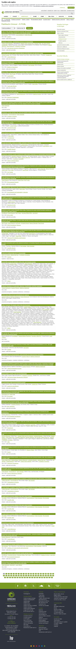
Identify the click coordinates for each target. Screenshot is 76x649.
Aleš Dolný (35, 213)
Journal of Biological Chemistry (14, 473)
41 (50, 575)
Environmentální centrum (29, 611)
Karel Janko (35, 84)
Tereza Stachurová (20, 94)
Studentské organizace (43, 621)
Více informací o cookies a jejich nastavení (43, 6)
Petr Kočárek (5, 34)
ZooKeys (9, 36)
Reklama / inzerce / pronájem (60, 613)
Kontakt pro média (58, 618)
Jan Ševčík (17, 223)
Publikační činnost (5, 20)
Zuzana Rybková (15, 288)
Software (60, 42)
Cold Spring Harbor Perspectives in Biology (17, 377)
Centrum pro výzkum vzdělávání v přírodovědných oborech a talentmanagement (64, 76)
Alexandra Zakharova (20, 437)
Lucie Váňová (19, 565)
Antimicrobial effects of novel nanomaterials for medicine (15, 295)
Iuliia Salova (46, 146)
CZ (20, 10)
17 (43, 573)
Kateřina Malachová (24, 288)
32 (28, 575)
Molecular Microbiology (13, 463)
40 (48, 575)
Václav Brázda (20, 471)
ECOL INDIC (10, 215)
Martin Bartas (5, 471)
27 (16, 575)
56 (37, 577)
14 (36, 573)
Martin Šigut (5, 170)
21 (53, 573)
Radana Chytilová (45, 555)
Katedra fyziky (60, 64)
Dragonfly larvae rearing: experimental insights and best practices (17, 553)
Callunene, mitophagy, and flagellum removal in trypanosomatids (17, 41)
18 (45, 573)
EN (21, 10)
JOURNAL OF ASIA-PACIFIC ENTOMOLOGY (17, 548)
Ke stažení (56, 624)
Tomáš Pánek (5, 233)
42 (53, 575)
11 (28, 573)
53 (29, 577)
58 (42, 577)
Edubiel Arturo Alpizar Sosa (27, 43)
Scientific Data (10, 500)
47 (15, 577)
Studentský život (42, 604)
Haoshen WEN (37, 43)
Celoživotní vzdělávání (62, 46)
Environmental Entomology (13, 556)
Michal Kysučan (5, 55)
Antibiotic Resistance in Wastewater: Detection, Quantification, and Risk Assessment (22, 286)
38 (43, 575)
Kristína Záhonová (26, 157)
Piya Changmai (45, 309)
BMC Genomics (11, 406)
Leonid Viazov (13, 125)
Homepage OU (27, 593)
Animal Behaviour (11, 56)
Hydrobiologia (10, 137)
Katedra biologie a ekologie (58, 19)
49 (19, 577)
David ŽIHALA (32, 233)
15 (38, 573)
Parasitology (10, 427)
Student (43, 16)
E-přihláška (41, 593)
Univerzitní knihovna (28, 615)
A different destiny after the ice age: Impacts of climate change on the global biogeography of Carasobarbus (27, 187)
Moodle (55, 10)
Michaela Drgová (25, 223)
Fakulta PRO (62, 16)
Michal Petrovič (12, 471)
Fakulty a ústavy (26, 19)
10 (26, 573)
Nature (8, 281)
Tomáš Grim (49, 55)
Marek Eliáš (18, 236)
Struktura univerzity (16, 19)
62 (52, 577)
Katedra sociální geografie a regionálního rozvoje (63, 73)
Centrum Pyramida (27, 620)
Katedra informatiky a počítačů (64, 68)
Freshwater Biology (12, 86)
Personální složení (61, 29)
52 (27, 577)
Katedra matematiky (61, 70)
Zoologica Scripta (11, 205)
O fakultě (16, 16)
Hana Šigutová (5, 180)
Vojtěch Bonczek (28, 34)
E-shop (55, 607)
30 (23, 575)
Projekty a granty (62, 40)
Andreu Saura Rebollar (7, 43)
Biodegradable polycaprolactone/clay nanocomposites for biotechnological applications (22, 354)
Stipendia (41, 617)
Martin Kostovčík (41, 168)
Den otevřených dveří (43, 602)
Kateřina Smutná (37, 94)
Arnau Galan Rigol (10, 437)
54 (32, 577)
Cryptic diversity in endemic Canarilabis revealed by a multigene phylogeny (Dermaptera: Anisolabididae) (27, 478)
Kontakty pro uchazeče (44, 605)
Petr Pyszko (12, 74)
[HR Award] (11, 638)
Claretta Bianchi (10, 461)
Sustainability (10, 75)
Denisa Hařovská (50, 168)
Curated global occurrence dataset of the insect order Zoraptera (17, 496)
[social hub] (58, 585)
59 (44, 577)
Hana (3, 105)
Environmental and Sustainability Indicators (17, 192)
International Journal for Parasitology (16, 48)
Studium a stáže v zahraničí (44, 615)
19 (48, 573)
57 (39, 577)
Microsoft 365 (50, 10)
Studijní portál (63, 10)
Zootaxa (9, 349)
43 (5, 577)
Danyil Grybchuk (6, 254)
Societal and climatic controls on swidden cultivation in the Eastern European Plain (21, 143)
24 (8, 575)
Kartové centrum (27, 626)
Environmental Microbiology (14, 416)
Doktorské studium (43, 599)
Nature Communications (13, 160)
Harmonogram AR (43, 614)
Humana (9, 256)
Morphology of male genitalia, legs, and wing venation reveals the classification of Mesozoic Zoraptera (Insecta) (28, 112)
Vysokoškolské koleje (28, 621)
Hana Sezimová (5, 565)
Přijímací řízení (42, 596)
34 (33, 575)
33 (31, 575)
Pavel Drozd (25, 170)
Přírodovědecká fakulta (36, 19)
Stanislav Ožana (21, 555)
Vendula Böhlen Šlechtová (24, 336)
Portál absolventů (42, 627)
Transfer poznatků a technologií (60, 596)
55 (34, 577)
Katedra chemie (60, 66)
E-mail (58, 10)
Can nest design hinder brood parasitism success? (13, 382)
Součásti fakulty (26, 16)
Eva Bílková (4, 213)
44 (7, 577)
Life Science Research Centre (63, 48)
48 (17, 577)
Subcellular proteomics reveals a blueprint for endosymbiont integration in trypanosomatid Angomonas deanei (28, 154)
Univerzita (7, 16)
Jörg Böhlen (15, 336)
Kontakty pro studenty (43, 623)
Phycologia (9, 396)
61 (49, 577)
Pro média (70, 16)
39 (45, 575)
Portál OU (41, 610)
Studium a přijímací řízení (62, 31)
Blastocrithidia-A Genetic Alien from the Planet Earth (14, 373)
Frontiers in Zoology (12, 116)
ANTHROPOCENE (11, 127)
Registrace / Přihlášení (43, 629)
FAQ (40, 630)
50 (22, 577)
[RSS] (49, 585)
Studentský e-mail (42, 611)
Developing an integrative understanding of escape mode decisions (18, 522)
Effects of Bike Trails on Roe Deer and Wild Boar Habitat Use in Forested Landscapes (22, 72)
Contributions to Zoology (13, 482)
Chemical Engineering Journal (14, 368)
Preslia (8, 452)
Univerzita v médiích (58, 623)
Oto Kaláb (4, 498)
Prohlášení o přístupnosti (59, 606)
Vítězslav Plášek (30, 450)
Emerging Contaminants (13, 97)
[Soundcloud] (41, 585)
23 (6, 575)
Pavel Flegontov (28, 263)
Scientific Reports (11, 149)
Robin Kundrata (20, 114)
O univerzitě (7, 19)
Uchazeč (36, 16)
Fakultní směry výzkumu (59, 593)
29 (21, 575)
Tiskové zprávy (57, 620)
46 (12, 577)
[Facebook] (17, 585)
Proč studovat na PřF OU (44, 601)
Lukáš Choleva (11, 201)
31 (26, 575)
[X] (33, 585)
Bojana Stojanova (30, 437)
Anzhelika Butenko (15, 404)
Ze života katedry (61, 50)
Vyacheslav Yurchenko (20, 46)
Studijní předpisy (42, 620)
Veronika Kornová (12, 555)
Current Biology (11, 539)
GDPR (55, 604)
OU (2, 19)
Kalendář (56, 626)
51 (24, 577)
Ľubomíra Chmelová (16, 156)
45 (10, 577)
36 (38, 575)
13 (33, 573)
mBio (8, 441)
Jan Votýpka (37, 437)
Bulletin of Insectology (12, 67)
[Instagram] (25, 585)
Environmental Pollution (13, 182)
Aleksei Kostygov (14, 254)
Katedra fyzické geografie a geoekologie (62, 62)
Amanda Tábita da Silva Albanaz (25, 436)
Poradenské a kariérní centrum (30, 627)
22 (3, 575)
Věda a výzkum (52, 16)
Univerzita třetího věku (58, 612)
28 (18, 575)
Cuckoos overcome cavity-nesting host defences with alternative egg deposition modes (22, 53)
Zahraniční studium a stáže (63, 44)
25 (11, 575)
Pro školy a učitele (57, 609)
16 (40, 573)
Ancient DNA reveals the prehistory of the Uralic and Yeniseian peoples (19, 262)
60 (47, 577)
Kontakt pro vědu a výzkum (60, 599)
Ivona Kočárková (20, 34)
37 (40, 575)
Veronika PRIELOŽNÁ (27, 213)
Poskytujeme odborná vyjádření (60, 621)
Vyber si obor (41, 595)
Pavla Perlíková (10, 46)
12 (31, 573)
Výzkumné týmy (61, 37)
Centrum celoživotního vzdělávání (64, 79)
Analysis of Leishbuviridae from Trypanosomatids (13, 253)
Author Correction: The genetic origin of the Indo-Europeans (16, 305)
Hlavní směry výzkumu (63, 35)
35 (36, 575)
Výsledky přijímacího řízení (44, 598)
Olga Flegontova (37, 322)
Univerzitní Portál (71, 10)
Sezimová (7, 105)
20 (50, 573)
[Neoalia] (11, 606)
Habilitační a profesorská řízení (60, 598)
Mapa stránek (44, 10)
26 (13, 575)
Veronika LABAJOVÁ (36, 336)
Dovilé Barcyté (5, 394)
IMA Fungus (10, 172)
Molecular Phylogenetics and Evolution (16, 237)
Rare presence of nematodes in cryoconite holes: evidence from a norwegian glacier (22, 133)
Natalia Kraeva (14, 460)
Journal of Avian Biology (13, 386)
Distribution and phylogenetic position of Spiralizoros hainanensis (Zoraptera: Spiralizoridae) (24, 544)
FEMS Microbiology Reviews (14, 225)
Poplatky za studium (43, 618)
